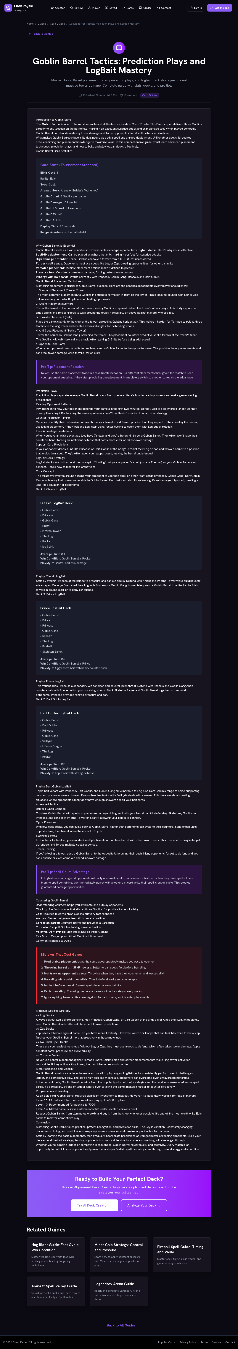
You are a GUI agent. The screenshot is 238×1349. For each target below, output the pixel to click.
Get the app (222, 7)
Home (30, 23)
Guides (42, 23)
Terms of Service (210, 1342)
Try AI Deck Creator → (94, 1205)
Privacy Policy (188, 1342)
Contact (230, 1342)
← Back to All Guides (119, 1325)
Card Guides (57, 23)
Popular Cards (167, 1342)
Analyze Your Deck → (144, 1205)
